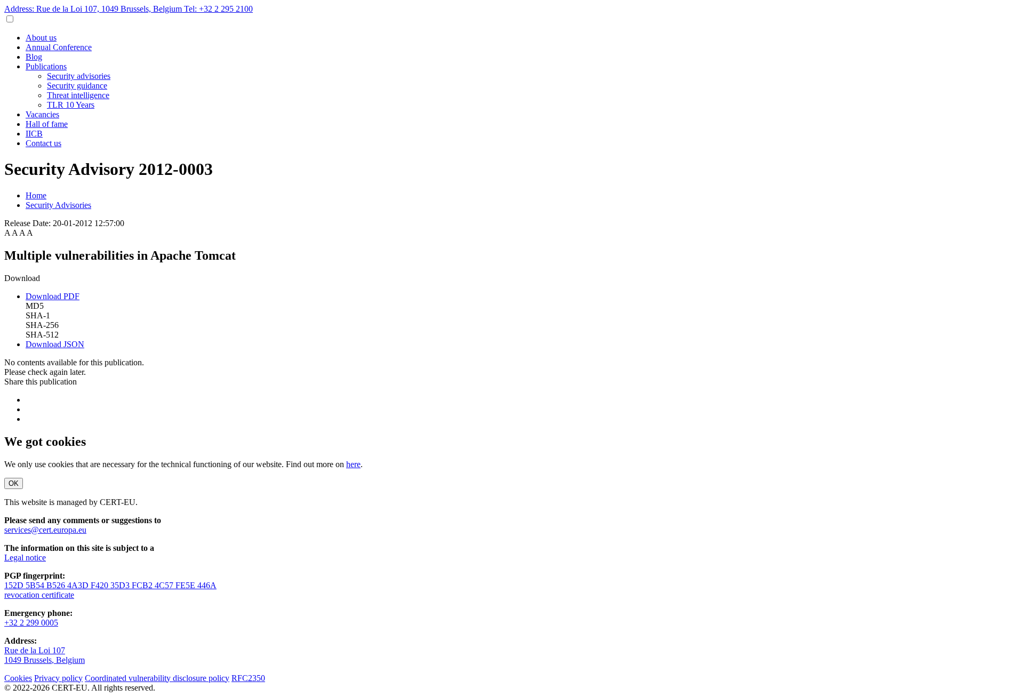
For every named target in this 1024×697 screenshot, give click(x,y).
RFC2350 (248, 678)
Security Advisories (58, 205)
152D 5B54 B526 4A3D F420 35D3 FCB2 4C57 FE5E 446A (110, 585)
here (353, 464)
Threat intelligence (78, 95)
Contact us (43, 143)
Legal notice (25, 557)
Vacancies (42, 114)
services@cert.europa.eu (45, 529)
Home (36, 195)
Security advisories (78, 76)
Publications (46, 66)
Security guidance (77, 85)
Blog (34, 56)
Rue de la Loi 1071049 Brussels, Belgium (44, 655)
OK (14, 483)
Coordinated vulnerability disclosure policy (157, 678)
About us (41, 37)
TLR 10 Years (70, 104)
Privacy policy (58, 678)
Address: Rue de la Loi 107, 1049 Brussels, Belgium (94, 8)
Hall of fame (47, 124)
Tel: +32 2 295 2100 (218, 8)
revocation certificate (39, 594)
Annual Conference (59, 47)
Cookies (18, 678)
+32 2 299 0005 (31, 622)
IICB (34, 133)
